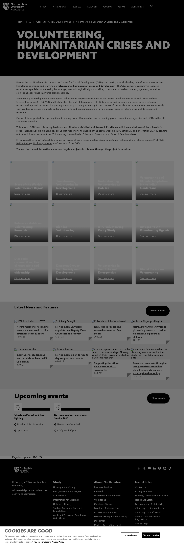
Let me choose (130, 535)
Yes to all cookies (151, 535)
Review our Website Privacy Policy (49, 542)
